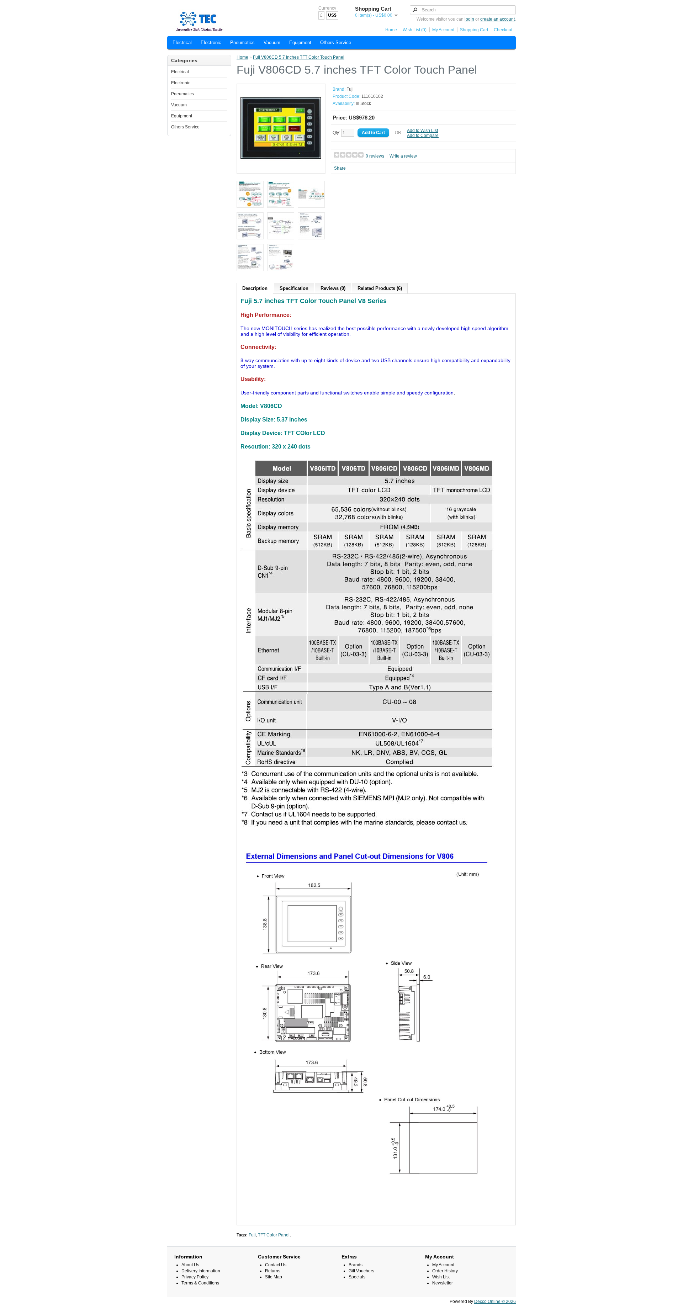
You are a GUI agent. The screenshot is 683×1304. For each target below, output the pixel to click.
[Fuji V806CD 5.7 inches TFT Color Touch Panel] (281, 167)
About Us (190, 1264)
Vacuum (272, 42)
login (469, 19)
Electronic (211, 42)
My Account (443, 29)
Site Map (273, 1276)
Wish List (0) (415, 29)
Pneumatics (242, 42)
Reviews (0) (333, 288)
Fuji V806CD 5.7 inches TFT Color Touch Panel (298, 57)
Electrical (182, 42)
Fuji (350, 89)
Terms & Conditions (200, 1283)
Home (391, 29)
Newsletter (442, 1283)
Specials (357, 1276)
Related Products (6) (380, 288)
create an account (497, 19)
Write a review (403, 156)
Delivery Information (200, 1270)
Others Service (335, 42)
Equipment (300, 42)
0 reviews (375, 156)
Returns (272, 1270)
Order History (445, 1270)
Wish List (441, 1276)
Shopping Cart (474, 29)
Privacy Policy (194, 1276)
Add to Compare (423, 135)
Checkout (503, 29)
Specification (294, 288)
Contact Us (275, 1264)
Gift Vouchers (361, 1270)
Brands (355, 1264)
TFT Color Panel (274, 1235)
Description (255, 288)
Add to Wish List (422, 130)
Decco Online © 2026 (495, 1301)
